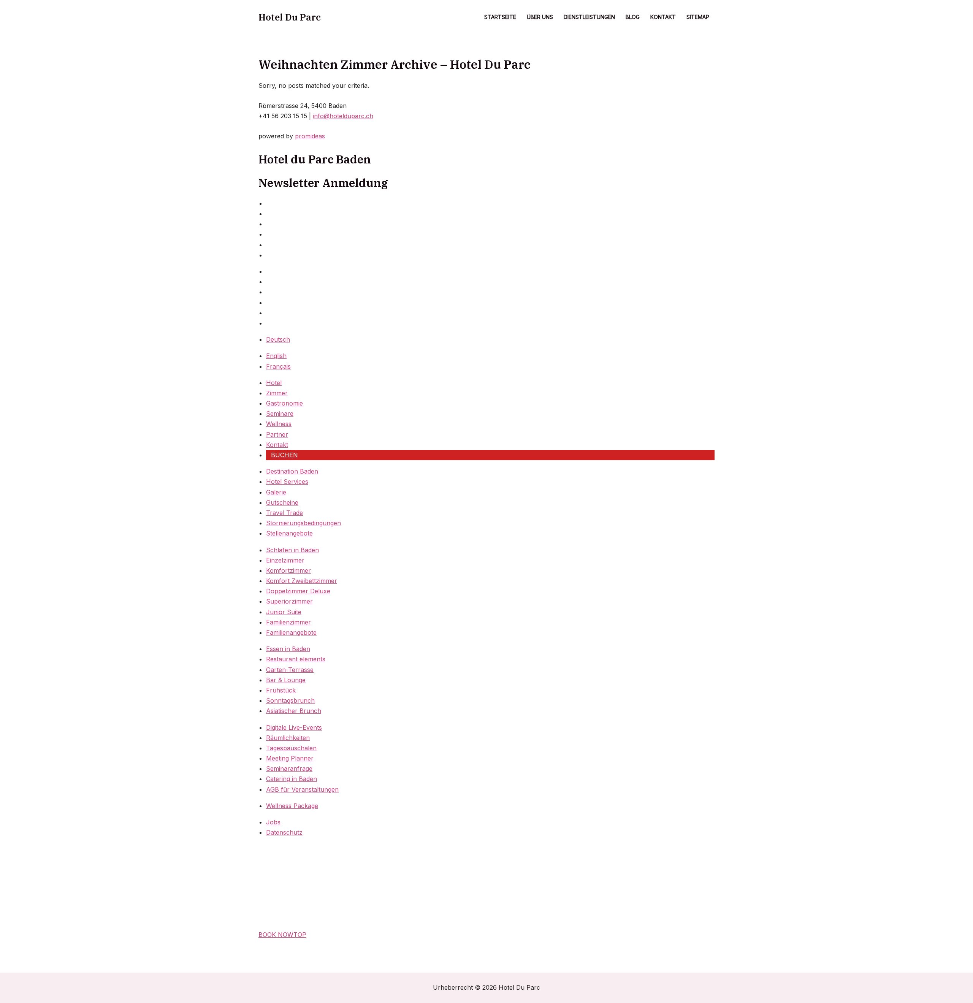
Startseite (500, 17)
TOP (299, 934)
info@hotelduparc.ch (343, 116)
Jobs (273, 822)
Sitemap (697, 17)
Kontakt (663, 17)
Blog (633, 17)
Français (278, 366)
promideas (310, 136)
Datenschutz (284, 832)
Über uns (540, 17)
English (276, 356)
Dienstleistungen (589, 17)
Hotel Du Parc (289, 17)
